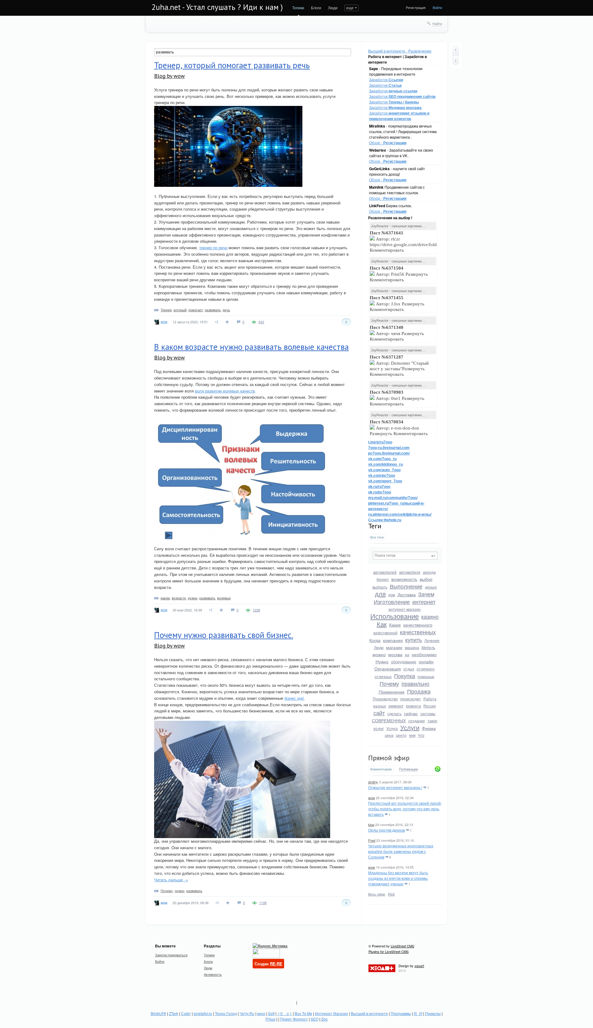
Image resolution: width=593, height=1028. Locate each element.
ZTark (173, 1013)
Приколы (433, 1013)
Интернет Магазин (331, 1013)
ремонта (413, 705)
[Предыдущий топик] (456, 50)
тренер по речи (213, 247)
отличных (383, 676)
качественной (385, 632)
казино (430, 616)
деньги (431, 587)
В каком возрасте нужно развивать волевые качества (251, 347)
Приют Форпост (294, 1019)
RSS (391, 894)
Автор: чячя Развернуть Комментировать (397, 333)
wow (371, 797)
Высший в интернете (369, 1013)
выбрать (379, 587)
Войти (437, 7)
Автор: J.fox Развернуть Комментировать (397, 303)
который (180, 309)
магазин (394, 647)
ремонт (396, 706)
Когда (375, 640)
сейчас (411, 713)
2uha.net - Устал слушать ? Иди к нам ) (217, 7)
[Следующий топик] (456, 60)
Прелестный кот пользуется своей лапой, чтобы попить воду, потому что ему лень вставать (405, 808)
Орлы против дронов (386, 830)
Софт (186, 1013)
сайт (379, 713)
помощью (426, 676)
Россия (429, 705)
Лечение (431, 640)
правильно (415, 683)
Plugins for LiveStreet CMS (388, 951)
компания (393, 640)
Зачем (426, 594)
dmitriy (373, 781)
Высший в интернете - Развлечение (399, 50)
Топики (298, 7)
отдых (408, 668)
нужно (192, 597)
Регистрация (416, 7)
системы (427, 713)
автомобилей (385, 572)
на (407, 654)
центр (401, 735)
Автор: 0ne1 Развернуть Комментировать (397, 398)
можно (379, 654)
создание (416, 720)
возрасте (179, 597)
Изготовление (392, 602)
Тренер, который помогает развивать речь (232, 65)
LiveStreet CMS (402, 945)
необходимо (424, 654)
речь (226, 309)
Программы (401, 1013)
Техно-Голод (226, 1013)
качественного (417, 625)
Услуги (409, 727)
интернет (423, 602)
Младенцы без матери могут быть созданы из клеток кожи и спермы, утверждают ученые (398, 878)
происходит (410, 698)
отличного (426, 668)
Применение (392, 692)
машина (412, 647)
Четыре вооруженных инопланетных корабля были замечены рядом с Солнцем (400, 851)
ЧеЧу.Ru (247, 1013)
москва (395, 654)
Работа (429, 698)
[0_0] (418, 1013)
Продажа (419, 691)
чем (412, 735)
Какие (395, 625)
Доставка (406, 594)
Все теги (377, 537)
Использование (394, 616)
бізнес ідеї (294, 698)
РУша (270, 1019)
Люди (333, 7)
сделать (394, 713)
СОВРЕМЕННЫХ (389, 720)
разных (379, 705)
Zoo (324, 1019)
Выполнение (406, 586)
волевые (224, 597)
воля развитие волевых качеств (225, 391)
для (380, 593)
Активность (213, 974)
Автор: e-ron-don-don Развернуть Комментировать (399, 427)
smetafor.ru (203, 1013)
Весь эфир (376, 894)
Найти (437, 23)
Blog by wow (169, 75)
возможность (404, 579)
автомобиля (409, 572)
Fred (371, 840)
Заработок (386, 79)
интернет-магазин (405, 609)
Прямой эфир (389, 757)
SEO (314, 1019)
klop (371, 824)
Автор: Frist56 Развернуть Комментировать (399, 274)
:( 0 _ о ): (284, 1013)
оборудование (403, 661)
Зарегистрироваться (171, 954)
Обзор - (387, 142)
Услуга (392, 728)
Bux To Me (303, 1013)
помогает (195, 309)
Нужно (382, 661)
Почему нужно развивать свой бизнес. (223, 635)
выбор (426, 579)
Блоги (316, 7)
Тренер (166, 309)
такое (432, 720)
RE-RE (276, 964)
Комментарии (381, 769)
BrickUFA (158, 1013)
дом (391, 594)
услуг (378, 728)
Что (421, 735)
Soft (271, 1013)
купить (413, 640)
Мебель (428, 647)
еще (350, 7)
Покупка (404, 676)
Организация (387, 668)
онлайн (426, 661)
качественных (418, 632)
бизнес (382, 579)
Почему (389, 683)
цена (389, 735)
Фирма (429, 728)
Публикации (408, 769)
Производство (385, 698)
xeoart (419, 965)
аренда (429, 572)
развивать (213, 309)
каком (165, 597)
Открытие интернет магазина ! (395, 787)
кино (261, 1013)
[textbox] (405, 556)
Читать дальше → (171, 880)
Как (382, 623)
